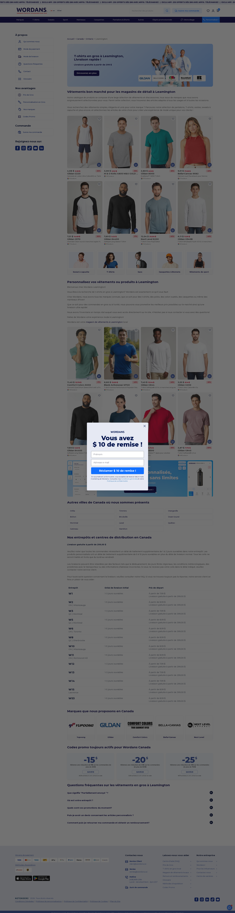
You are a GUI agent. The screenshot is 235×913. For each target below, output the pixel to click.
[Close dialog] (144, 426)
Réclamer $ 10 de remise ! (117, 470)
